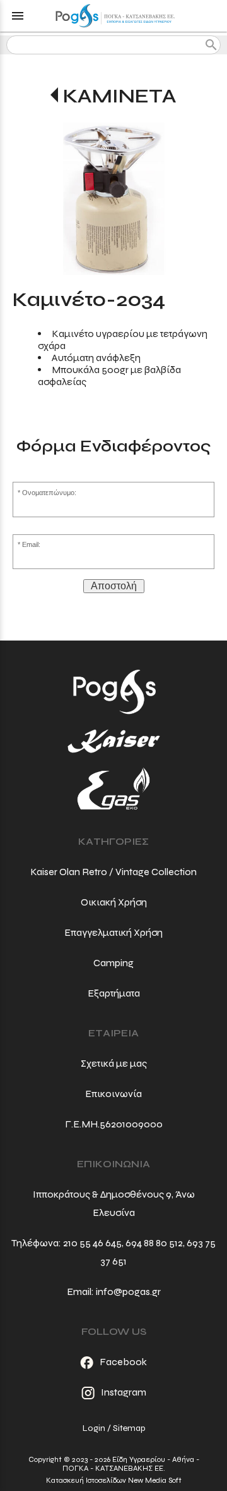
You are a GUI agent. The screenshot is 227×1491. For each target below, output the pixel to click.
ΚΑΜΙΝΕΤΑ (119, 95)
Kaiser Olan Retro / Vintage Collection (113, 872)
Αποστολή (114, 585)
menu (17, 15)
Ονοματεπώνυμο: (49, 492)
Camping (113, 963)
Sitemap (129, 1428)
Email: (31, 544)
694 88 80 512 (154, 1243)
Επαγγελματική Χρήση (113, 932)
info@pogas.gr (128, 1291)
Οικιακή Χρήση (114, 902)
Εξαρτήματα (114, 993)
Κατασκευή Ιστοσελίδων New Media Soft (114, 1480)
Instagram (123, 1392)
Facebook (123, 1362)
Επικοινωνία (113, 1094)
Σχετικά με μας (114, 1063)
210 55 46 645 (92, 1243)
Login (94, 1428)
